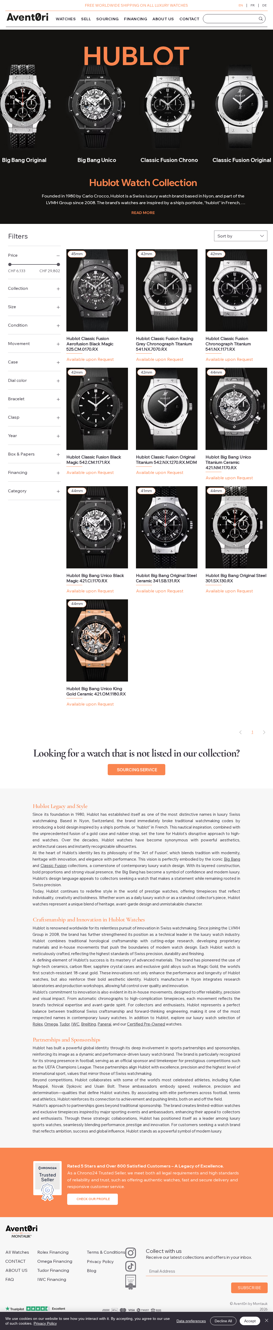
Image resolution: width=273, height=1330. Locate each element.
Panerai (104, 1024)
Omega (51, 1024)
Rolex (38, 1024)
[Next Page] (264, 732)
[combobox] (240, 236)
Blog (91, 1270)
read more (143, 212)
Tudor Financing (53, 1270)
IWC (75, 1024)
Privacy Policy (100, 1261)
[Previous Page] (240, 732)
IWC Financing (51, 1279)
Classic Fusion (54, 865)
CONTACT (15, 1261)
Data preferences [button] (191, 1321)
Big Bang (232, 859)
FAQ (9, 1279)
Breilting (88, 1024)
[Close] (266, 1321)
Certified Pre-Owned (146, 1024)
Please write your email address (178, 1261)
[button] (66, 19)
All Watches (17, 1252)
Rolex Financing (53, 1252)
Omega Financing (54, 1261)
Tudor (64, 1024)
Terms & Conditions (106, 1252)
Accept (250, 1321)
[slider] (10, 264)
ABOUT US (16, 1270)
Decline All (223, 1321)
